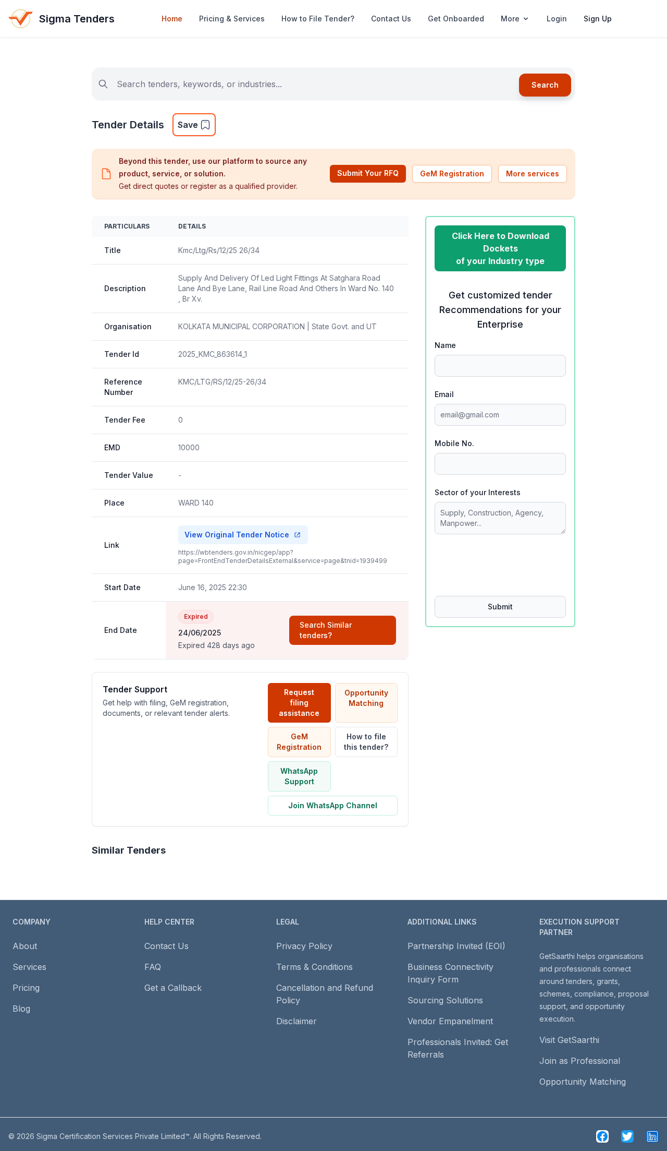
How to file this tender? (366, 741)
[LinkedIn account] (652, 1136)
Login (557, 18)
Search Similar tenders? (326, 630)
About (25, 946)
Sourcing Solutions (445, 1000)
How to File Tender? (317, 18)
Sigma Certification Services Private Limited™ (113, 1136)
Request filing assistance (299, 702)
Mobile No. (454, 443)
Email (444, 394)
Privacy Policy (304, 946)
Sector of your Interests (478, 492)
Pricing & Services (232, 18)
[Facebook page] (602, 1136)
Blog (21, 1008)
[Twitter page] (627, 1136)
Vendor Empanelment (450, 1021)
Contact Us (391, 18)
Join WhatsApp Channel (332, 805)
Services (29, 967)
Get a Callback (173, 987)
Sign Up (598, 18)
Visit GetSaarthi (569, 1040)
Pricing (26, 987)
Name (445, 345)
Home (172, 18)
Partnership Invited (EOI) (456, 946)
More (510, 18)
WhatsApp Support (299, 776)
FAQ (152, 967)
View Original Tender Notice (236, 534)
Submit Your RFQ (368, 173)
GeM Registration (452, 173)
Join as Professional (579, 1061)
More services (532, 173)
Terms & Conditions (314, 967)
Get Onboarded (456, 18)
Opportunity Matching (366, 698)
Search (545, 84)
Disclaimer (296, 1021)
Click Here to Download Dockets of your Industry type (500, 248)
